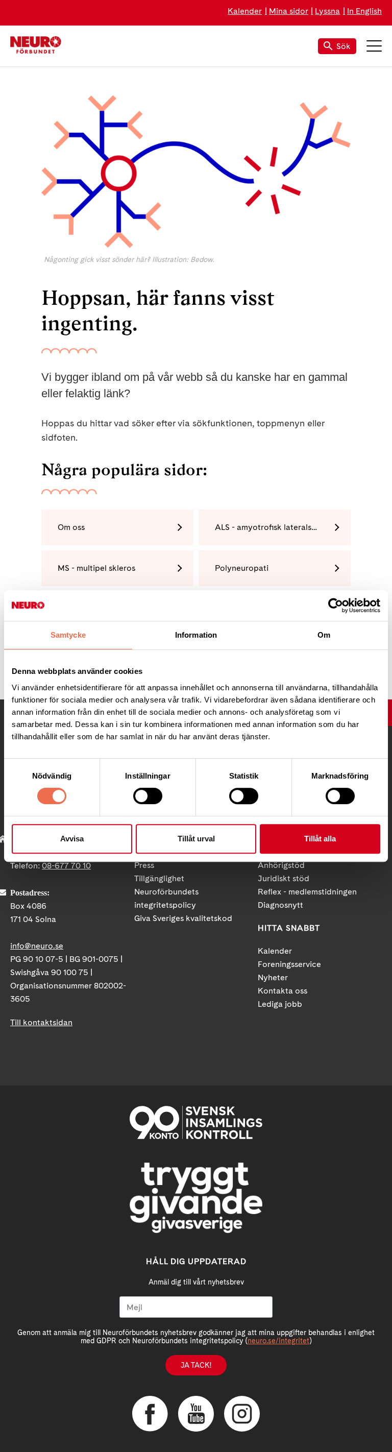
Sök (343, 46)
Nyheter (273, 977)
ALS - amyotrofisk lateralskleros (274, 527)
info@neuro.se (36, 946)
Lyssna (327, 11)
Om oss (71, 527)
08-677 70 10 (66, 865)
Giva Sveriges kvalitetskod (183, 918)
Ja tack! (196, 1365)
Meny (374, 46)
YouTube (196, 1414)
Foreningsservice (289, 964)
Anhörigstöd (281, 865)
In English (364, 11)
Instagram (242, 1414)
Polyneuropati (241, 568)
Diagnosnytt (280, 905)
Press (144, 865)
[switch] (147, 796)
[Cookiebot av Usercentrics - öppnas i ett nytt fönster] (335, 605)
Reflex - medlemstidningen (307, 892)
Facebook (150, 1414)
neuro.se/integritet (278, 1341)
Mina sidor (288, 11)
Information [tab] (196, 635)
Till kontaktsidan (41, 1022)
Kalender (245, 11)
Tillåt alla (320, 838)
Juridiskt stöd (283, 878)
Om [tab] (323, 635)
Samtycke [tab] (68, 635)
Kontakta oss (282, 991)
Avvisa (72, 838)
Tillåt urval (196, 838)
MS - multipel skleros (96, 568)
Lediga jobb (280, 1004)
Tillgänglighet (159, 878)
